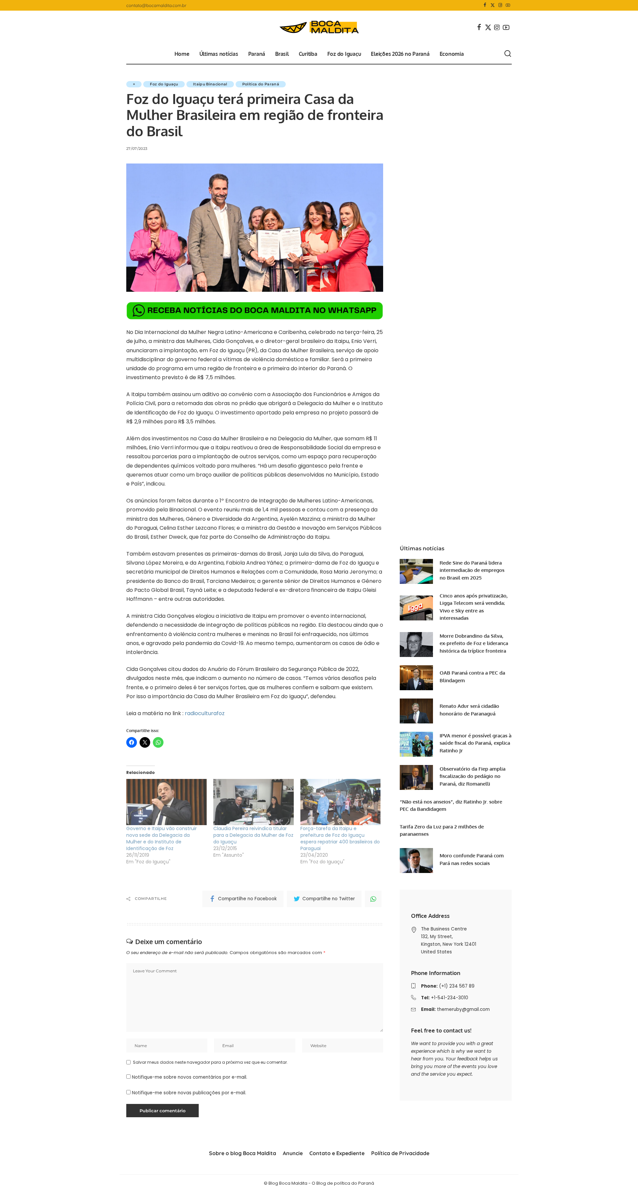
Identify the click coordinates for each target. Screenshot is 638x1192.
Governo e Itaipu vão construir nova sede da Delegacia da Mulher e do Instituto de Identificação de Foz (161, 838)
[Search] (508, 54)
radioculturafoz (205, 713)
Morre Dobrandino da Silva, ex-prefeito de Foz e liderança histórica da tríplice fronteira (474, 643)
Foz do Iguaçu (164, 84)
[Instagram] (500, 5)
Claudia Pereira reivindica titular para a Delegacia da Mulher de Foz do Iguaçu (253, 835)
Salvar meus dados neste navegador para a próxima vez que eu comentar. (210, 1062)
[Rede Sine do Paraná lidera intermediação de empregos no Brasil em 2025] (416, 571)
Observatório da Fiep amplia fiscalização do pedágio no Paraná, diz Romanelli (472, 776)
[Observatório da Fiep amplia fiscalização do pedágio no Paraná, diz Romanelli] (416, 777)
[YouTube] (508, 5)
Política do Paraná (260, 84)
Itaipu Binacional (210, 84)
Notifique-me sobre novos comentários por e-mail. (189, 1077)
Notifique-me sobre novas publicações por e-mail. (189, 1093)
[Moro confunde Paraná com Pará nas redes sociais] (416, 860)
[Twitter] (492, 5)
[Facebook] (485, 5)
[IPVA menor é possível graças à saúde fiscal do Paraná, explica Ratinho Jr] (416, 744)
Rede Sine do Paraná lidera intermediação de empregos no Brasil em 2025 (472, 570)
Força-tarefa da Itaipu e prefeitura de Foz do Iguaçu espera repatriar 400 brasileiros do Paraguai (340, 838)
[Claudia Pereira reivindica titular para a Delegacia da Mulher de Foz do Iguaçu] (253, 802)
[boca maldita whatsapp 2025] (254, 310)
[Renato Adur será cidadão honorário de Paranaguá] (416, 711)
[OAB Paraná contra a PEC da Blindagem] (416, 677)
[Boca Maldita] (319, 27)
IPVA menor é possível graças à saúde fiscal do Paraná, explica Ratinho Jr (475, 743)
